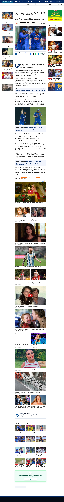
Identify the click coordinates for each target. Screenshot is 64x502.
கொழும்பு (13, 4)
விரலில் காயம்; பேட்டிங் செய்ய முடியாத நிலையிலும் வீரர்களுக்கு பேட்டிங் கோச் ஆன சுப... (20, 455)
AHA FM (46, 1)
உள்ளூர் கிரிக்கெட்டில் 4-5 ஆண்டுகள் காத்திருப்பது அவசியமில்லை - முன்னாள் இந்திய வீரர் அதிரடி (55, 80)
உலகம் (23, 4)
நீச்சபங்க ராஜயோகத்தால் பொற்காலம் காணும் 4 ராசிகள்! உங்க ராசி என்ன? (7, 10)
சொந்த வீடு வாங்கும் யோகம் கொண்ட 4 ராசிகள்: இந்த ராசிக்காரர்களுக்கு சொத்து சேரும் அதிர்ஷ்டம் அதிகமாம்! (7, 58)
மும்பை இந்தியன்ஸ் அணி (20, 486)
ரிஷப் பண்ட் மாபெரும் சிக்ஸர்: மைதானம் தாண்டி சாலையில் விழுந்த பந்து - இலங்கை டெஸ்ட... (30, 455)
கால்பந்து (49, 4)
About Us (41, 500)
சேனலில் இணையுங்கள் (31, 479)
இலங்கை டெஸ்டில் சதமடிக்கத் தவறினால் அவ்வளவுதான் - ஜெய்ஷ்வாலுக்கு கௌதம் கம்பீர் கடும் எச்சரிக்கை (30, 163)
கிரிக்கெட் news (24, 177)
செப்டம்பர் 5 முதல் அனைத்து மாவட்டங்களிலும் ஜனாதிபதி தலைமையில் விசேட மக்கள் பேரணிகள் (7, 22)
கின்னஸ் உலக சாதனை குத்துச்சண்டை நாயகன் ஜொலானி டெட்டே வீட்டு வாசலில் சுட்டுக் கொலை (55, 39)
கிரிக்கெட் (8, 4)
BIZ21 (36, 1)
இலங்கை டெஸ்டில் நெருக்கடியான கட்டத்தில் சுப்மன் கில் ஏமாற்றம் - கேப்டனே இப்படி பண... (19, 466)
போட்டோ (43, 4)
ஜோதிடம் (28, 4)
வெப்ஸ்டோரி (59, 1)
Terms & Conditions (24, 500)
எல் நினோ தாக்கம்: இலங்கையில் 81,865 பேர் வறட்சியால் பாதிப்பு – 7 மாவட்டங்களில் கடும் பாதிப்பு (7, 34)
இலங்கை (19, 4)
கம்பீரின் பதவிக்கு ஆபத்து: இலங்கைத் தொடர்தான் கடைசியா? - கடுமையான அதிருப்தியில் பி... (41, 445)
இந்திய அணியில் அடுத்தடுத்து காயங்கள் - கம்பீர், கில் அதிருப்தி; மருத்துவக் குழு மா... (19, 434)
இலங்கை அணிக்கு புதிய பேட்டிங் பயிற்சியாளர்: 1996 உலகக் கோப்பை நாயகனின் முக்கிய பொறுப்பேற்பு (29, 129)
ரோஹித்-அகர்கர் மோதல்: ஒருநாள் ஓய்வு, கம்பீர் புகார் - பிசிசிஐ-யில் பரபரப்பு (19, 444)
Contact (18, 500)
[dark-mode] (59, 4)
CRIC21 (41, 1)
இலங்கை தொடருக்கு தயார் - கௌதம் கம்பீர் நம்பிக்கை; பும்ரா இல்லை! (41, 434)
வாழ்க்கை (38, 4)
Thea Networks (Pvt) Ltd (32, 498)
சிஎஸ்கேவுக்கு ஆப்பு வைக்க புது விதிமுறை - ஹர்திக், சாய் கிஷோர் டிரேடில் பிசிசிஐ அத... (30, 434)
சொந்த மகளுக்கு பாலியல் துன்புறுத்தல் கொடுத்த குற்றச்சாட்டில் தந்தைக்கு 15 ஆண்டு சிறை (7, 82)
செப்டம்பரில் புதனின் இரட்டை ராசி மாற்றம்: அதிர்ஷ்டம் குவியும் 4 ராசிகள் (54, 65)
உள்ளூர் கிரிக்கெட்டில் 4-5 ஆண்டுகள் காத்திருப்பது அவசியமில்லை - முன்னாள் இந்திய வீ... (40, 466)
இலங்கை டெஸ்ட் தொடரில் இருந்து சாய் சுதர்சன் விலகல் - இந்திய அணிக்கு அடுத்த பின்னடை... (30, 445)
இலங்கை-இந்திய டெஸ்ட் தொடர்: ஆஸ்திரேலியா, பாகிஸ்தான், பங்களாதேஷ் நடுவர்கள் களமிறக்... (41, 455)
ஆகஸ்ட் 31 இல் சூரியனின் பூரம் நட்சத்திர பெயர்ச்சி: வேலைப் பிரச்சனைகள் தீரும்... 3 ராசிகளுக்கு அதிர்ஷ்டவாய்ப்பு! (55, 52)
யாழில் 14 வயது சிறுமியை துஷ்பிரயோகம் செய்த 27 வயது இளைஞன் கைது (7, 46)
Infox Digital (45, 498)
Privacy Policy (36, 500)
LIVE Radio (52, 1)
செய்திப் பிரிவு (24, 52)
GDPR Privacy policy (31, 500)
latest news (38, 177)
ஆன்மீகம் (54, 4)
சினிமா (33, 4)
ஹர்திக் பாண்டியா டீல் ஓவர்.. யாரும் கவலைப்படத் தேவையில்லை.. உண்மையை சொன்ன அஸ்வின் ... (30, 467)
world (21, 178)
